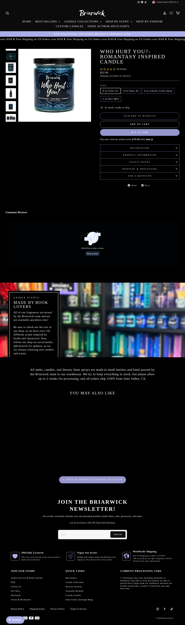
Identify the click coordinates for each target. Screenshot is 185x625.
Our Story (15, 591)
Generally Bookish (74, 591)
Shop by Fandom (149, 21)
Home (26, 21)
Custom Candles (70, 26)
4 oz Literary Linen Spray (158, 90)
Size (103, 85)
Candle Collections (81, 21)
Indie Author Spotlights (108, 26)
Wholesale (16, 595)
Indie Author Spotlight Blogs (79, 600)
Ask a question (140, 176)
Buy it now (139, 132)
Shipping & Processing (140, 169)
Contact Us (16, 587)
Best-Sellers (46, 21)
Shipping (104, 76)
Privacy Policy (58, 609)
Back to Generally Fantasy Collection (94, 479)
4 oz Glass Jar (131, 90)
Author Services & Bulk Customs (27, 578)
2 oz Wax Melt (111, 98)
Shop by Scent (118, 21)
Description (139, 148)
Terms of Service (78, 609)
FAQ (13, 582)
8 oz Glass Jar (110, 90)
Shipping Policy (37, 609)
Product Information (140, 155)
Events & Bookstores (21, 600)
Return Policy (17, 609)
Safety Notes (139, 162)
